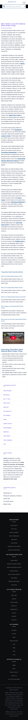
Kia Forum (14, 584)
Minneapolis (14, 609)
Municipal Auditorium (17, 202)
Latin (14, 654)
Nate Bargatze (7, 427)
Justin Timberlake (14, 536)
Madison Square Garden (14, 563)
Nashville (14, 605)
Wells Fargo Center (14, 574)
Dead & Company (14, 532)
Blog (14, 668)
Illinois (22, 63)
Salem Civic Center (15, 115)
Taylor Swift (14, 525)
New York (14, 595)
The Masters (6, 415)
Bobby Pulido (7, 504)
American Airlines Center (14, 567)
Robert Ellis (6, 498)
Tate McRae (6, 436)
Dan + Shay (6, 399)
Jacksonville (21, 158)
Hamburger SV (7, 493)
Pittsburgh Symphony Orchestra (12, 496)
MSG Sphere (14, 560)
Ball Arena (14, 578)
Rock (14, 647)
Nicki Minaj (14, 539)
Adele (5, 419)
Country (14, 630)
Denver (14, 616)
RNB (14, 651)
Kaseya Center (14, 571)
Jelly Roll (5, 407)
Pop (14, 644)
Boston (14, 598)
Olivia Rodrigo (7, 390)
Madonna (6, 432)
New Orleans (14, 602)
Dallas (14, 612)
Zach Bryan (14, 543)
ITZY (4, 444)
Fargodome (17, 129)
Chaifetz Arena (19, 241)
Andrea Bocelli (7, 423)
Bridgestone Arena (14, 581)
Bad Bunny (6, 395)
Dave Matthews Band (14, 550)
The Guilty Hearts (8, 501)
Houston (14, 619)
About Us (14, 675)
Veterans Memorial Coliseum (10, 160)
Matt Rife (14, 529)
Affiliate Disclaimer (14, 679)
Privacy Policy (14, 672)
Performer (9, 15)
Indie (14, 637)
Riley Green (6, 403)
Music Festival (14, 640)
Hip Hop (14, 633)
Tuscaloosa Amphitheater (9, 152)
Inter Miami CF (7, 411)
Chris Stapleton (7, 440)
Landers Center (6, 136)
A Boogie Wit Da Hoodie (14, 546)
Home (3, 15)
